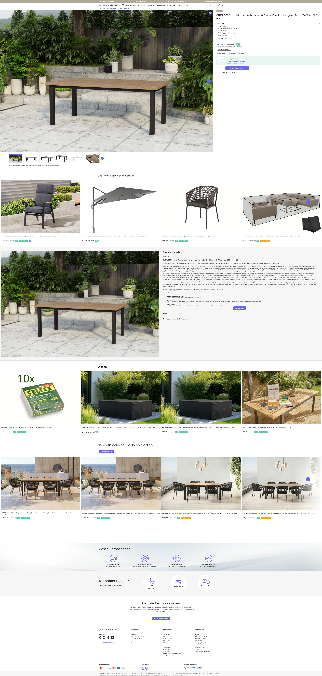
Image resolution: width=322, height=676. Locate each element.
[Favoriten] (219, 5)
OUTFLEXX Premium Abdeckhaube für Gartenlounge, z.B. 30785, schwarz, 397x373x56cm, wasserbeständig (271, 236)
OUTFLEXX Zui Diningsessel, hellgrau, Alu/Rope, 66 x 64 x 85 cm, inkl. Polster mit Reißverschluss (188, 236)
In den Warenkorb (236, 68)
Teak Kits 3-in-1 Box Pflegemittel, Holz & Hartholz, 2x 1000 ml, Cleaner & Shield (267, 427)
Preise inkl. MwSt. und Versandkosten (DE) (230, 46)
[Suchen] (211, 5)
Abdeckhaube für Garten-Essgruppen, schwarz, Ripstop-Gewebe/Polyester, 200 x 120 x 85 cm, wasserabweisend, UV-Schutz (118, 427)
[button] (209, 81)
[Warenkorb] (222, 5)
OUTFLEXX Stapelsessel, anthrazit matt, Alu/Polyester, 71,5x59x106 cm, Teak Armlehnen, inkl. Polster (29, 236)
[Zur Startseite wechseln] (108, 5)
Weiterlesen (239, 308)
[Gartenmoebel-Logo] (113, 630)
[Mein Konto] (215, 5)
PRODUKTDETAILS (223, 38)
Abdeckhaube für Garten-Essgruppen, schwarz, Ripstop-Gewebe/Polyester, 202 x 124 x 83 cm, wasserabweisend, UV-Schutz (198, 427)
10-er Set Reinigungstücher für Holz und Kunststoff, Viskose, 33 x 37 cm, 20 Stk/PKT (27, 427)
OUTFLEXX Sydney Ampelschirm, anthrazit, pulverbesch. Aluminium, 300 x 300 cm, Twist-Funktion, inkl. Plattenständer (114, 236)
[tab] (106, 451)
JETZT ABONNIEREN (160, 618)
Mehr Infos (240, 63)
